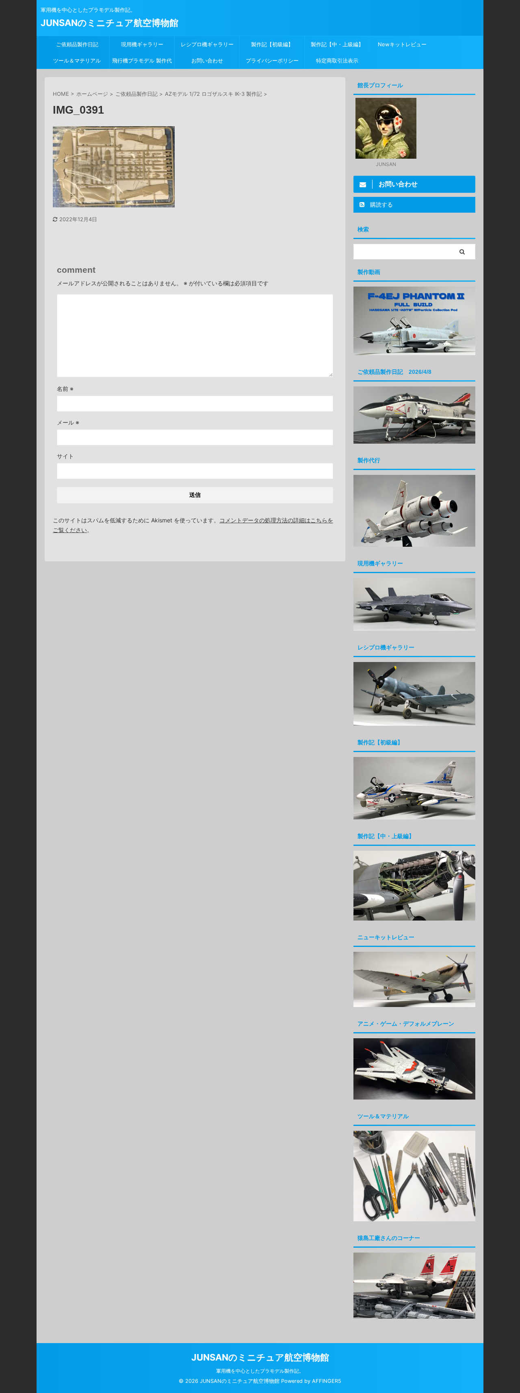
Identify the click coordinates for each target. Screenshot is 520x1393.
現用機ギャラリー (142, 44)
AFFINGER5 (326, 1381)
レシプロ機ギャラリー (210, 44)
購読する (380, 204)
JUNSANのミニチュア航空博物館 (109, 22)
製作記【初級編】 (272, 44)
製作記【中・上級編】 (337, 44)
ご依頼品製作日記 (77, 44)
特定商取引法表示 (337, 60)
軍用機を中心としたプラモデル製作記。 (260, 1371)
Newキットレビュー (402, 44)
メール (68, 422)
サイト (65, 456)
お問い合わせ (207, 60)
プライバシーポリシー (272, 60)
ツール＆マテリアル (77, 60)
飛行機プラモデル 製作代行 (142, 63)
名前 (65, 388)
